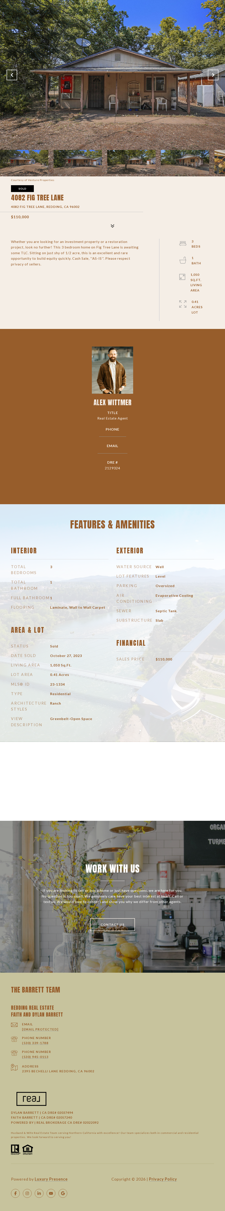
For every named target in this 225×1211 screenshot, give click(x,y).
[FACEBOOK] (15, 1193)
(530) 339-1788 (35, 1043)
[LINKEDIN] (39, 1193)
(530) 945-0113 (35, 1057)
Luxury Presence (51, 1179)
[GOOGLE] (62, 1193)
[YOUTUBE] (51, 1193)
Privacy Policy (163, 1179)
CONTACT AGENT (113, 482)
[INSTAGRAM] (27, 1193)
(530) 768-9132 (112, 435)
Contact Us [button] (112, 924)
